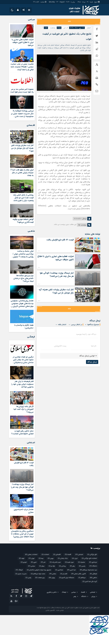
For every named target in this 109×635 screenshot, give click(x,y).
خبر (43, 562)
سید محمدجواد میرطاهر (88, 570)
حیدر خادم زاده (55, 562)
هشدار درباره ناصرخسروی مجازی (23, 511)
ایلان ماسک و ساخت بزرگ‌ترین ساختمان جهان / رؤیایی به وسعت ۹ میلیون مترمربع (23, 255)
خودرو (24, 562)
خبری (34, 562)
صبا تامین (71, 570)
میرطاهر (82, 578)
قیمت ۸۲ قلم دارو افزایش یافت (60, 239)
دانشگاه (93, 566)
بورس (51, 558)
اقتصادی (57, 554)
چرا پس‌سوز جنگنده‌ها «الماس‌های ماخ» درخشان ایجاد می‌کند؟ (23, 278)
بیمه (41, 558)
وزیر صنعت (40, 578)
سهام (41, 566)
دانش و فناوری (52, 592)
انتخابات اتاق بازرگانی (89, 558)
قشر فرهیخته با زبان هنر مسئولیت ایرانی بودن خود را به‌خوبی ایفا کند (22, 384)
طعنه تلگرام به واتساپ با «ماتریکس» (23, 326)
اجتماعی (79, 554)
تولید (21, 558)
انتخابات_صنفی (31, 554)
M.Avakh (77, 218)
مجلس (52, 574)
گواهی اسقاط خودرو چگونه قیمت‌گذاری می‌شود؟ (23, 221)
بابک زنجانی (63, 558)
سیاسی (31, 566)
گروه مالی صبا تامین (90, 581)
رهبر (72, 566)
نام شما (93, 346)
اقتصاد (68, 554)
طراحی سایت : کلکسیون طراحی (55, 610)
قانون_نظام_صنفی (78, 574)
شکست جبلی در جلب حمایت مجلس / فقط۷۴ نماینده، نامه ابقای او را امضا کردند (22, 67)
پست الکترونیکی (60, 346)
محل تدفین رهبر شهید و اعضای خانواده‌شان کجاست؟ (22, 432)
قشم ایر (63, 574)
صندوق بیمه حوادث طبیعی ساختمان (39, 570)
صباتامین (59, 570)
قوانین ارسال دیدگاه (87, 355)
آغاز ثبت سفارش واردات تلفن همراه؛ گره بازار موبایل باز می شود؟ (56, 291)
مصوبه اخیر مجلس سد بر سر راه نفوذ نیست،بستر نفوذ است (21, 90)
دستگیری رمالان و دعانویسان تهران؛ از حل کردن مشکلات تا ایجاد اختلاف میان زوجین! (22, 534)
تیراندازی (93, 562)
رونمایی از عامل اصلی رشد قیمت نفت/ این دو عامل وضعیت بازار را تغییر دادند (23, 197)
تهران (31, 558)
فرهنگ (19, 570)
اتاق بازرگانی (92, 554)
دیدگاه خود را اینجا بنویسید (86, 334)
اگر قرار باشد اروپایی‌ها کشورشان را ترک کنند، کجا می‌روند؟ (23, 409)
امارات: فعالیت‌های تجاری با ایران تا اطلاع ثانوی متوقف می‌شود (55, 258)
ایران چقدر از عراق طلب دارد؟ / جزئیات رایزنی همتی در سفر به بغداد (21, 172)
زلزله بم (52, 566)
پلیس (28, 578)
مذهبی (93, 578)
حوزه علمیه (69, 562)
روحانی (62, 566)
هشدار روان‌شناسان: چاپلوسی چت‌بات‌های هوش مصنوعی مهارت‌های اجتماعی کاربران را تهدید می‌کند (22, 305)
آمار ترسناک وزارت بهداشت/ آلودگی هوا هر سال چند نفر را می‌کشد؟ (57, 274)
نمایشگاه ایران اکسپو (66, 578)
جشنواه (81, 562)
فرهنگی (93, 574)
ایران (74, 558)
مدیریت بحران (21, 574)
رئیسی (82, 566)
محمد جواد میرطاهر (38, 574)
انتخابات (45, 554)
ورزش (52, 578)
